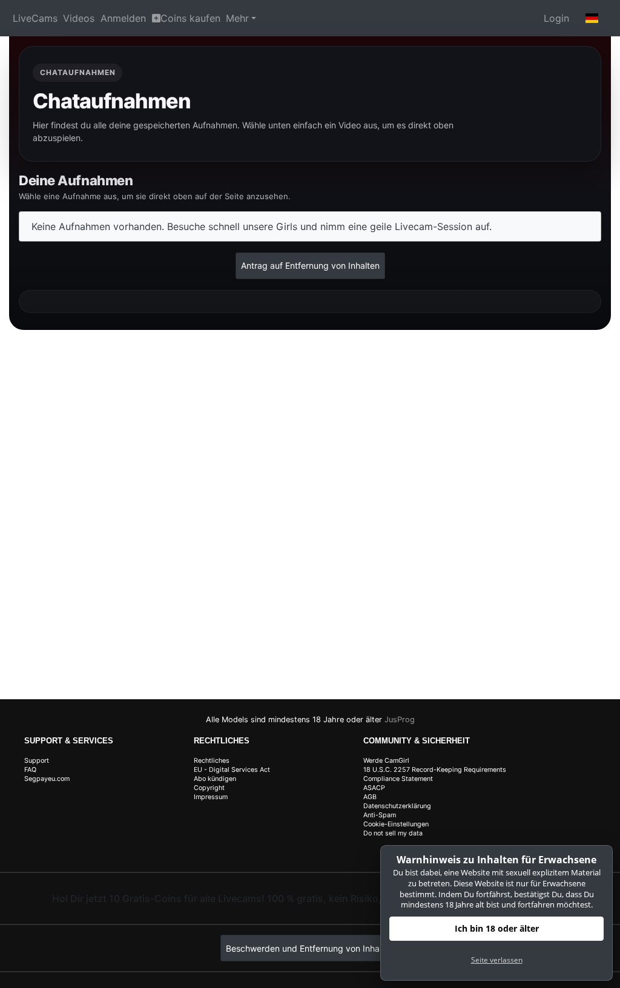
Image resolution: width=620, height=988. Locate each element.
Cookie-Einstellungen (396, 824)
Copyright (209, 788)
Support (36, 761)
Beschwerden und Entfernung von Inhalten (310, 948)
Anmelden (123, 18)
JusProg (399, 719)
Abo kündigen (215, 779)
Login (556, 18)
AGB (370, 797)
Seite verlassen (497, 959)
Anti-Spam (379, 815)
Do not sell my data (393, 833)
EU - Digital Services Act (232, 770)
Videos (78, 18)
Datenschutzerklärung (397, 806)
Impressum (211, 797)
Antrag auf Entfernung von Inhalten (310, 265)
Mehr (237, 18)
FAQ (30, 770)
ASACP (374, 788)
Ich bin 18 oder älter (497, 928)
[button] (592, 18)
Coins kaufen (190, 18)
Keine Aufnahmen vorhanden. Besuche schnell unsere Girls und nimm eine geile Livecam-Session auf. (261, 226)
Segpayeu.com (47, 779)
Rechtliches (211, 761)
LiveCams (35, 18)
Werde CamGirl (386, 761)
